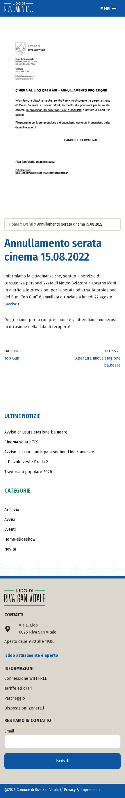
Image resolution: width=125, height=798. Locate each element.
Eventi (28, 224)
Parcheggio (14, 698)
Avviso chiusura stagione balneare (35, 432)
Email (9, 731)
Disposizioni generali (24, 708)
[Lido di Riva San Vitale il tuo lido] (18, 8)
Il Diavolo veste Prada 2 (26, 461)
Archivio (11, 509)
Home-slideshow (19, 539)
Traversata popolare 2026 (28, 471)
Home (14, 224)
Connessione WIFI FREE (25, 678)
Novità (10, 549)
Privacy (70, 789)
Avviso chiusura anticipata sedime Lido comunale (49, 451)
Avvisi (9, 519)
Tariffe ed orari (18, 688)
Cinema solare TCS (21, 442)
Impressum (90, 789)
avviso (11, 304)
